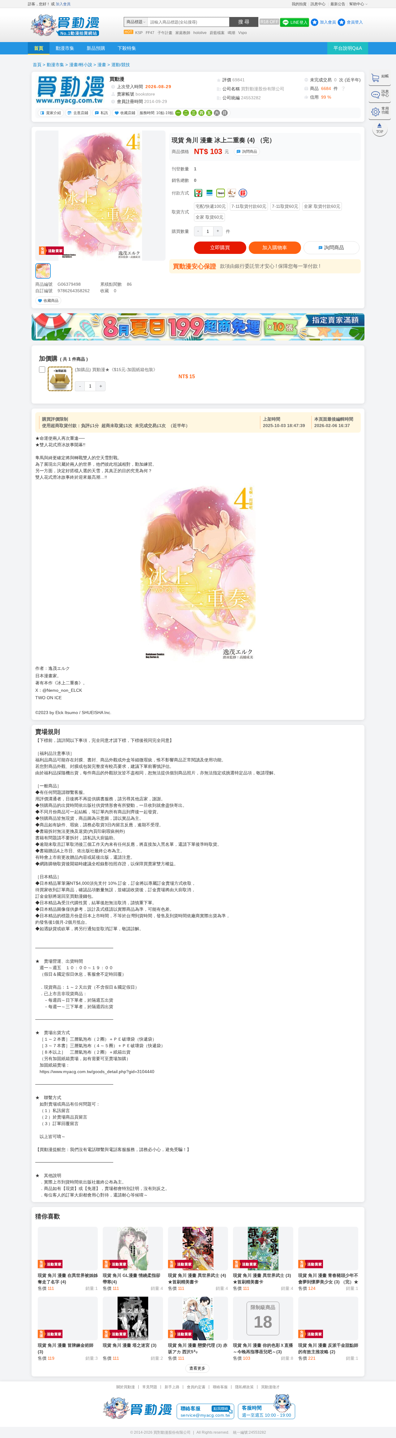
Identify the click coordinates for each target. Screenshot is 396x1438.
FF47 (150, 33)
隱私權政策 (244, 1387)
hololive (200, 33)
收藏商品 (51, 300)
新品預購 (96, 48)
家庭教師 (182, 33)
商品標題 (135, 21)
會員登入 (355, 22)
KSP (139, 33)
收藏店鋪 (127, 113)
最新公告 (337, 4)
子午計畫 (164, 33)
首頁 (38, 48)
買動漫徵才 (270, 1387)
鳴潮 (231, 33)
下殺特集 (127, 48)
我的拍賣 (299, 4)
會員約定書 (196, 1387)
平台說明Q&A (348, 48)
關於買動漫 (125, 1387)
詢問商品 (249, 151)
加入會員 (63, 4)
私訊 (104, 113)
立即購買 (220, 247)
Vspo (242, 33)
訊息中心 (318, 4)
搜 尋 (243, 21)
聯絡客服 (220, 1387)
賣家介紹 (53, 113)
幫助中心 (356, 4)
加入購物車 (274, 247)
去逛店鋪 (80, 113)
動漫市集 (65, 48)
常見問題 (149, 1387)
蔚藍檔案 (217, 33)
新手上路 (172, 1387)
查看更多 (197, 1368)
